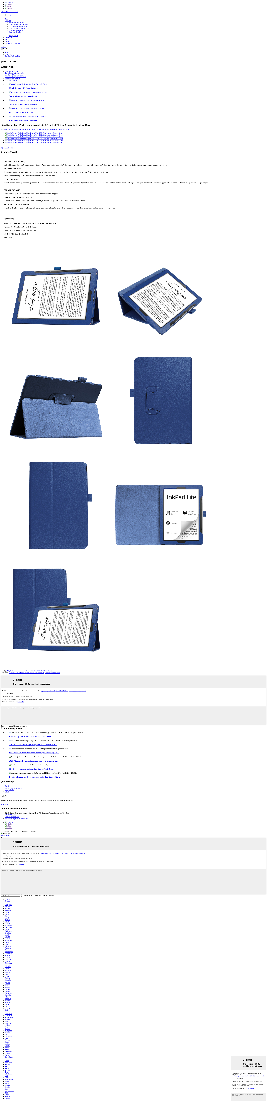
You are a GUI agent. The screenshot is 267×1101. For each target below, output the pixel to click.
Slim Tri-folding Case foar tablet (19, 28)
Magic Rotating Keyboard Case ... (23, 88)
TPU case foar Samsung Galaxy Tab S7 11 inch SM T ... (33, 745)
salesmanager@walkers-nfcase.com (16, 819)
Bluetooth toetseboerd (16, 22)
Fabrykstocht (13, 36)
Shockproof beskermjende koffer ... (24, 104)
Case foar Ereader (15, 32)
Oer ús (7, 34)
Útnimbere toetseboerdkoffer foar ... (24, 120)
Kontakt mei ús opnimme (13, 43)
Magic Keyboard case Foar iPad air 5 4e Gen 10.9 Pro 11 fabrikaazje (30, 671)
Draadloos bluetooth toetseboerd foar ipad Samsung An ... (34, 753)
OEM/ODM (9, 38)
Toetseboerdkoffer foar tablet (18, 24)
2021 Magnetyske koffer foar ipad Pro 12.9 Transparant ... (34, 761)
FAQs (7, 41)
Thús (6, 19)
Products (8, 21)
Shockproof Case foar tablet (18, 26)
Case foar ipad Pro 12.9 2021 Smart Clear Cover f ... (31, 736)
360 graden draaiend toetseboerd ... (24, 96)
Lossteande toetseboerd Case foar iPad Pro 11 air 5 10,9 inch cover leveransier (34, 673)
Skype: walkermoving (12, 817)
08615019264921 (11, 815)
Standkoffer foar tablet (16, 30)
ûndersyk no (5, 804)
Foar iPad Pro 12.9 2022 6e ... (22, 112)
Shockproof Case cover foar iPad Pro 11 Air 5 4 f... (31, 769)
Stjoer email (5, 835)
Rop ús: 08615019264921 (9, 12)
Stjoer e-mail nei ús (7, 148)
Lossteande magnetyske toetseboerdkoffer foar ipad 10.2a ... (34, 777)
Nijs (6, 39)
